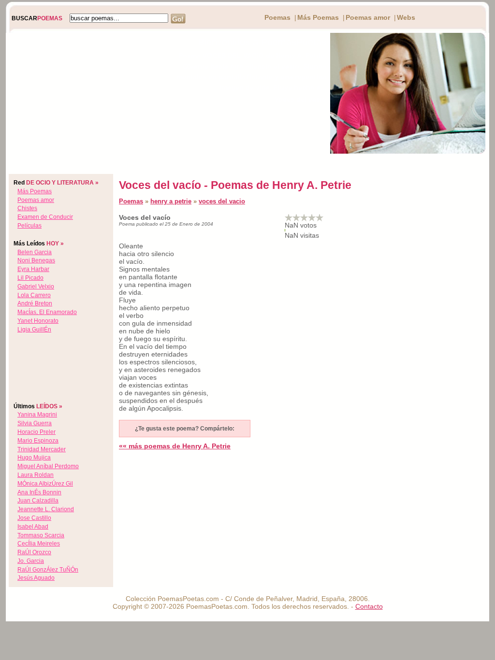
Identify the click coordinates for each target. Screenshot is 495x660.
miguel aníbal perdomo (48, 466)
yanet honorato (37, 320)
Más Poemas (318, 17)
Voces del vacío (300, 99)
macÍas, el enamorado (47, 312)
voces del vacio (222, 201)
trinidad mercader (41, 449)
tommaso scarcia (40, 535)
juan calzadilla (37, 500)
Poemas (277, 17)
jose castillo (34, 518)
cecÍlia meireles (38, 543)
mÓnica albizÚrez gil (45, 483)
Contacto (369, 606)
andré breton (34, 303)
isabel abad (32, 526)
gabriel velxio (35, 286)
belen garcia (34, 252)
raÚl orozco (34, 552)
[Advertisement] (81, 93)
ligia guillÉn (34, 329)
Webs (406, 17)
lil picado (30, 277)
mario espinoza (37, 440)
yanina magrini (37, 414)
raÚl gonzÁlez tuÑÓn (47, 569)
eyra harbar (33, 269)
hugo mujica (34, 457)
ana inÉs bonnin (39, 492)
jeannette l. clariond (45, 509)
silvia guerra (34, 423)
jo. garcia (30, 561)
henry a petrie (170, 201)
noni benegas (36, 260)
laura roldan (35, 475)
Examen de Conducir (45, 217)
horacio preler (36, 432)
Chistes (27, 208)
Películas (29, 225)
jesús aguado (36, 577)
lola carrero (34, 295)
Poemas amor (368, 17)
